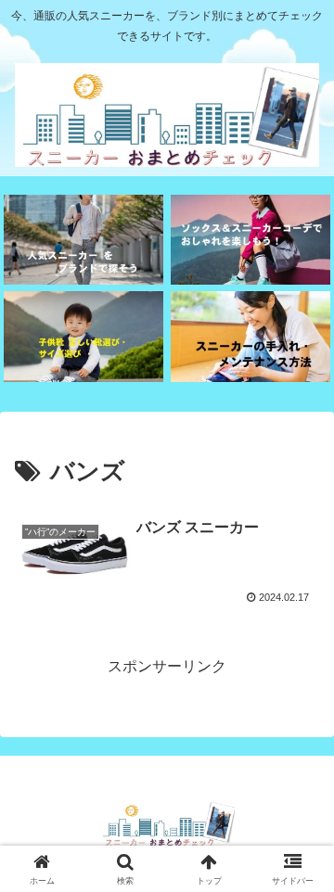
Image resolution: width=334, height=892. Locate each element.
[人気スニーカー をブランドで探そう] (84, 240)
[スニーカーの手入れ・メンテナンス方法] (251, 336)
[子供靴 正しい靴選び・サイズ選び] (84, 336)
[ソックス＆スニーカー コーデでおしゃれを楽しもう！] (251, 240)
